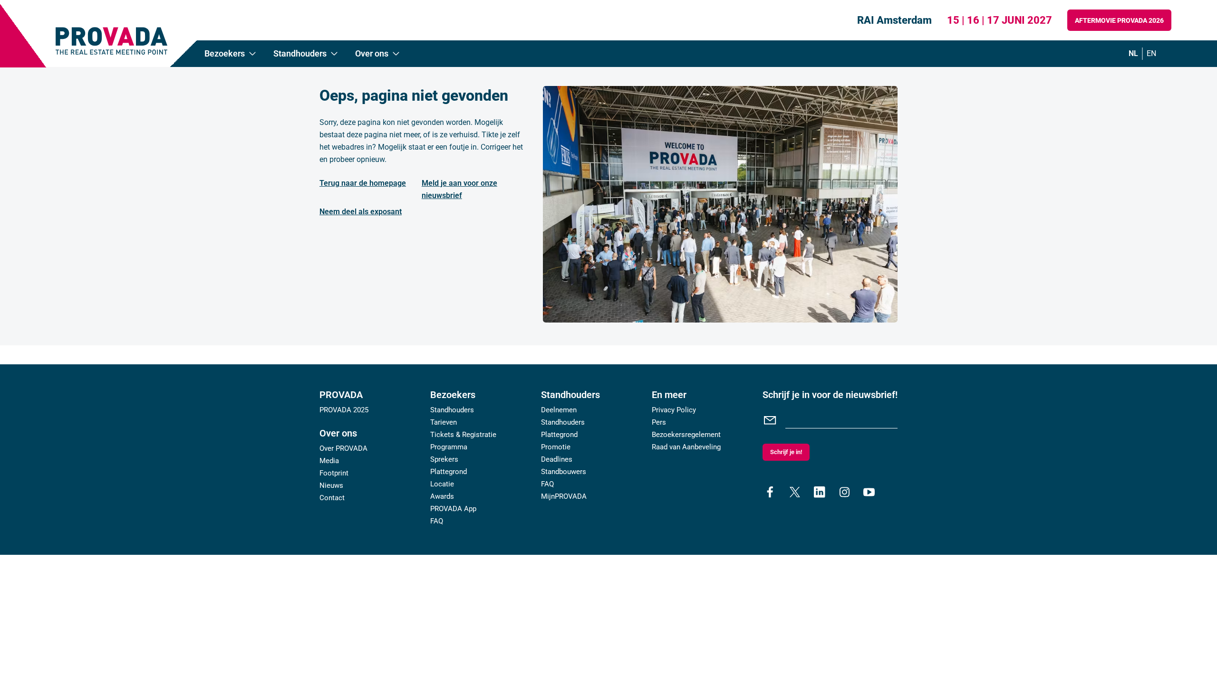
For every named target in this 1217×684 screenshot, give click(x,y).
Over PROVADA (343, 448)
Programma (448, 447)
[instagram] (844, 492)
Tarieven (443, 422)
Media (329, 460)
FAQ (436, 521)
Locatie (442, 484)
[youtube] (869, 492)
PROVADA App (453, 508)
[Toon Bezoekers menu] (252, 53)
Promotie (555, 447)
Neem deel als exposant (360, 211)
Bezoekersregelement (686, 434)
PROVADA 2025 (343, 410)
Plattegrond (448, 471)
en (1151, 53)
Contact (332, 498)
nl (1133, 53)
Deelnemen (559, 410)
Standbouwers (563, 471)
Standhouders (452, 410)
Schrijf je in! (786, 452)
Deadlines (556, 459)
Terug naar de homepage (362, 183)
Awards (442, 496)
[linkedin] (819, 492)
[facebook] (770, 492)
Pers (659, 422)
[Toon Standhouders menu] (334, 53)
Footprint (333, 473)
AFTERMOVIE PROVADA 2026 (1119, 20)
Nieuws (331, 485)
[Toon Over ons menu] (396, 53)
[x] (794, 492)
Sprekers (444, 459)
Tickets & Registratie (463, 434)
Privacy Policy (674, 410)
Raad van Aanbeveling (686, 447)
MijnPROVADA (564, 496)
